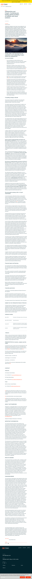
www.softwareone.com (8, 416)
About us (4, 567)
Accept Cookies (22, 577)
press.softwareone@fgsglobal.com (17, 379)
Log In (20, 547)
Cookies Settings (3, 577)
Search (25, 547)
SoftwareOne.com (25, 0)
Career (22, 565)
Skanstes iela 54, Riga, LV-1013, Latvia (10, 559)
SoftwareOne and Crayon (8, 6)
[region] (16, 576)
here (10, 363)
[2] (8, 77)
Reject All (28, 577)
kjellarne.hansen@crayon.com (15, 386)
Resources (13, 565)
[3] (5, 398)
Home (1, 6)
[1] (25, 68)
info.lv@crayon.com (7, 555)
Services (4, 565)
